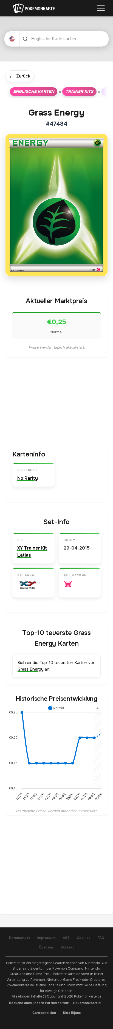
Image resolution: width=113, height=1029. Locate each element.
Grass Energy (31, 669)
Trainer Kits (79, 91)
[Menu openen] (101, 8)
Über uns (46, 947)
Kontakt (67, 947)
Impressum (46, 938)
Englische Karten (33, 91)
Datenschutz (19, 938)
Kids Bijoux (72, 1013)
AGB (66, 938)
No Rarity (27, 478)
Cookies (84, 938)
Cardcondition (44, 1013)
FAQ (101, 938)
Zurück (19, 76)
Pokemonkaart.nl (87, 1003)
